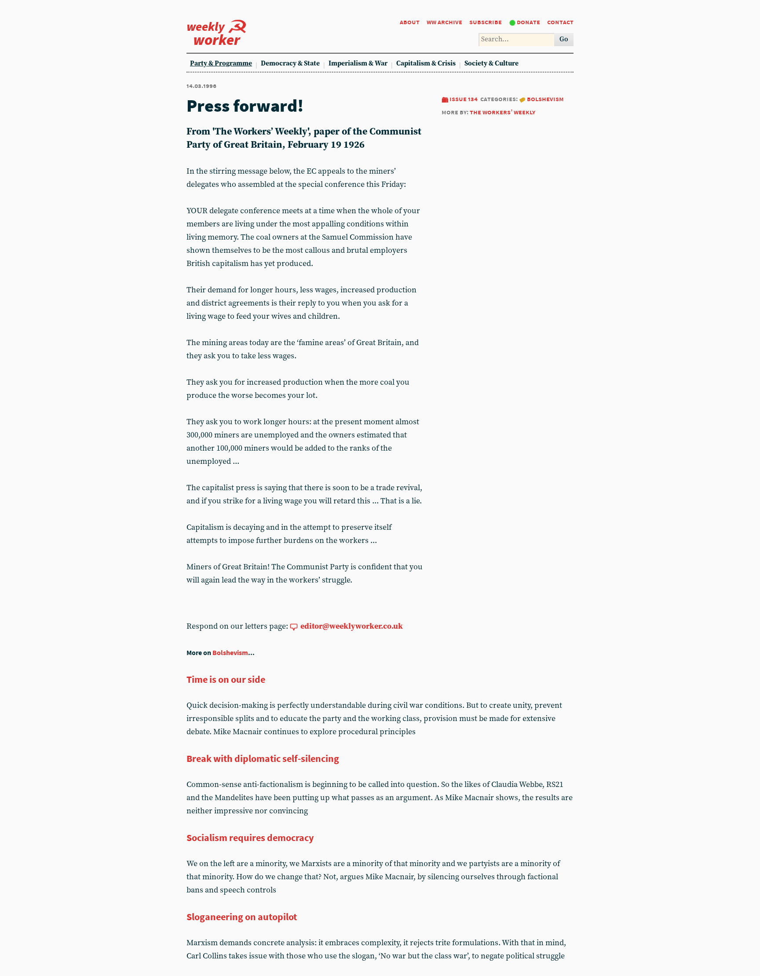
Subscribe (485, 22)
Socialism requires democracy (250, 837)
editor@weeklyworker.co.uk (351, 626)
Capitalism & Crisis (426, 63)
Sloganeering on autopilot (241, 916)
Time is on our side (225, 679)
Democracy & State (290, 63)
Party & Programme (221, 63)
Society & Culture (491, 63)
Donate (528, 22)
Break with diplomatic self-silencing (262, 758)
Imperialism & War (358, 63)
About (410, 22)
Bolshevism (545, 99)
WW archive (444, 22)
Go (563, 39)
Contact (560, 22)
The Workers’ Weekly (502, 112)
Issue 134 (463, 99)
